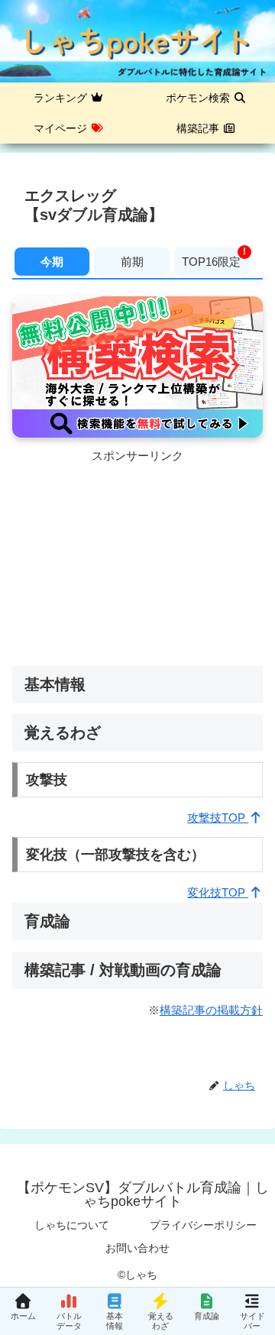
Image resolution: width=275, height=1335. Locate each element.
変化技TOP (217, 892)
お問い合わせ (137, 1248)
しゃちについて (71, 1225)
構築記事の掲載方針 (211, 1010)
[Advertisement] (137, 561)
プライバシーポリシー (203, 1225)
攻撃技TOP (217, 817)
